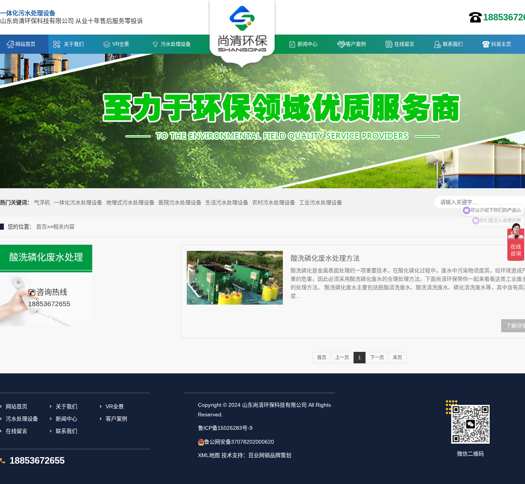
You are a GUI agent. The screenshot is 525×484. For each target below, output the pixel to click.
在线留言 (404, 44)
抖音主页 (501, 44)
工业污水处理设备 (320, 202)
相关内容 (64, 227)
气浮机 (42, 202)
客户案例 (356, 44)
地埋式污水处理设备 (130, 202)
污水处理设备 (176, 44)
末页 (397, 357)
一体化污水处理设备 (78, 202)
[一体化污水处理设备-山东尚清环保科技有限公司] (242, 35)
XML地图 (209, 455)
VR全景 (120, 44)
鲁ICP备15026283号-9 (225, 428)
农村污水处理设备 (273, 202)
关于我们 (74, 44)
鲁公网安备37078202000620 (239, 442)
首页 (41, 227)
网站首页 (25, 44)
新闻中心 (307, 44)
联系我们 (453, 44)
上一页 (342, 357)
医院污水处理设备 (179, 202)
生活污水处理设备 (226, 202)
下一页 (377, 357)
